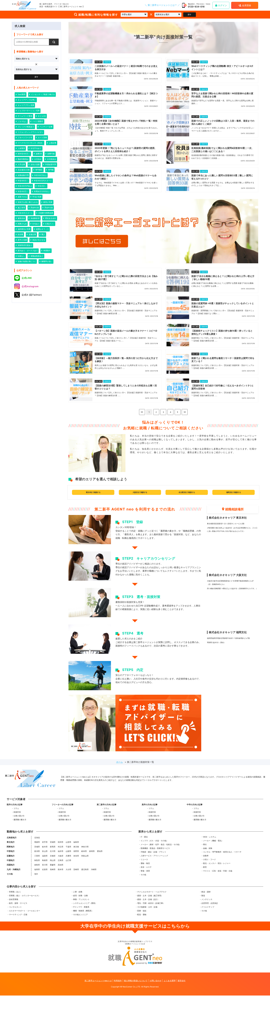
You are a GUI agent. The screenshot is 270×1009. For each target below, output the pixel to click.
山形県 (68, 842)
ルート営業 (42, 137)
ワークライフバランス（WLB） (30, 143)
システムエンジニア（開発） (85, 903)
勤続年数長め (23, 159)
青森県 (37, 842)
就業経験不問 (23, 175)
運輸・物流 (145, 863)
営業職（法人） (15, 892)
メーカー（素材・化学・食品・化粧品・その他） (161, 844)
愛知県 (100, 851)
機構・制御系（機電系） (83, 911)
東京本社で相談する (93, 492)
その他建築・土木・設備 (147, 907)
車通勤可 (47, 251)
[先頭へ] (142, 412)
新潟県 (37, 851)
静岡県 (92, 851)
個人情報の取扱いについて (136, 980)
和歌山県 (85, 856)
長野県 (76, 851)
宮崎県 (76, 869)
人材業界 (21, 148)
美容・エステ (146, 867)
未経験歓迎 (35, 218)
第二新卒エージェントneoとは (98, 980)
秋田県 (60, 842)
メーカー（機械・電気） (213, 841)
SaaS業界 (21, 94)
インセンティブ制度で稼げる (43, 94)
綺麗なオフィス (42, 229)
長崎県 (52, 869)
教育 (205, 867)
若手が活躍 (22, 240)
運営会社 (181, 980)
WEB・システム (209, 837)
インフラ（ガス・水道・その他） (154, 841)
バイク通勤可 (37, 121)
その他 (143, 875)
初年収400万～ (23, 154)
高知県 (60, 865)
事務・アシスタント (81, 899)
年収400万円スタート (42, 181)
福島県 (76, 842)
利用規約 (118, 980)
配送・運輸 (141, 915)
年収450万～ (22, 191)
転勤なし (21, 256)
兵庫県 (68, 856)
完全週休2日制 (23, 170)
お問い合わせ (155, 980)
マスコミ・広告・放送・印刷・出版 (217, 871)
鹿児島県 (85, 869)
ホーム (119, 762)
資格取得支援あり (24, 245)
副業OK (38, 154)
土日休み (37, 159)
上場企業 (52, 143)
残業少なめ (22, 224)
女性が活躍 (35, 164)
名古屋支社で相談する (187, 492)
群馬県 (52, 847)
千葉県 (68, 847)
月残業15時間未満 (45, 213)
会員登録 (246, 5)
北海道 (37, 838)
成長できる (22, 197)
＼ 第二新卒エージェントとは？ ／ (162, 5)
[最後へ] (185, 412)
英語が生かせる (38, 240)
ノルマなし (22, 121)
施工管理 (21, 208)
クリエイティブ (207, 907)
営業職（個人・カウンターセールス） (24, 896)
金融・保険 (207, 848)
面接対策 (17, 812)
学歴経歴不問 (50, 164)
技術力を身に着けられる (27, 202)
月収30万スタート (25, 213)
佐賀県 (45, 869)
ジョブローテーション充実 (28, 111)
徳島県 (37, 865)
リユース (144, 859)
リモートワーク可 (24, 137)
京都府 (52, 856)
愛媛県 (52, 865)
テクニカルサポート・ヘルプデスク (151, 892)
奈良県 (76, 856)
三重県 (37, 856)
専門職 (51, 170)
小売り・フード (209, 859)
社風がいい (49, 224)
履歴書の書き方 (20, 820)
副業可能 (51, 154)
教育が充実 (47, 202)
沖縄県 (93, 869)
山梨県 (68, 851)
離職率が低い (46, 261)
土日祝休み (51, 159)
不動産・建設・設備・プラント (153, 852)
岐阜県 (84, 851)
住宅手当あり (35, 148)
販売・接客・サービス (18, 903)
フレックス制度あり (25, 127)
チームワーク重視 (24, 116)
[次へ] (178, 412)
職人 (43, 234)
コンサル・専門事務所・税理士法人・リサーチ (222, 852)
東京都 (76, 847)
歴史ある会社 (50, 218)
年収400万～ (22, 181)
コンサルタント (15, 907)
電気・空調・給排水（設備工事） (151, 903)
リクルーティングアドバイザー (30, 132)
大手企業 (21, 164)
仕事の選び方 (19, 816)
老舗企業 (32, 234)
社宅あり (36, 224)
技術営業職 (13, 899)
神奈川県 (85, 847)
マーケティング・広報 (18, 915)
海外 (36, 874)
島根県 (45, 860)
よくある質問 (170, 980)
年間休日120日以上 (41, 191)
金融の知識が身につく (26, 261)
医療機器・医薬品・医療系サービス (155, 848)
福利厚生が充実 (24, 229)
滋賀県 (45, 856)
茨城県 (37, 847)
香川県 (45, 865)
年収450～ (41, 186)
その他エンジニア (80, 915)
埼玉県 (60, 847)
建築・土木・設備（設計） (148, 899)
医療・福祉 (141, 911)
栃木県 (45, 847)
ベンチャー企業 (45, 127)
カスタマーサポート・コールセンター (24, 911)
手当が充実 (36, 197)
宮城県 (52, 842)
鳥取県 (37, 860)
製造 (203, 896)
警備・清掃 (145, 871)
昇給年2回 (34, 208)
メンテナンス (206, 899)
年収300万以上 (40, 175)
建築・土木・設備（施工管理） (150, 896)
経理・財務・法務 (80, 896)
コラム (16, 808)
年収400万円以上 (24, 186)
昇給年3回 (48, 208)
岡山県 (52, 860)
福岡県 (37, 869)
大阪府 (60, 856)
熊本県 (60, 869)
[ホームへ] (24, 5)
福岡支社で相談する (233, 492)
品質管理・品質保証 (209, 903)
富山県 (45, 851)
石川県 (52, 851)
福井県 (60, 851)
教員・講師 (206, 892)
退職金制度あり (36, 256)
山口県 (68, 860)
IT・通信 (144, 837)
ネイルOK (41, 116)
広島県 (60, 860)
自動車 (206, 856)
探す (189, 14)
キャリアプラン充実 (25, 105)
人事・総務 (77, 892)
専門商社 (39, 170)
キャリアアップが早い (26, 100)
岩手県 (45, 842)
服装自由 (21, 218)
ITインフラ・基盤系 (81, 907)
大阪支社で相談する (140, 492)
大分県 (68, 869)
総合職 (20, 234)
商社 (205, 844)
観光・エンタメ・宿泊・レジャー (216, 863)
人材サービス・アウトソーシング (154, 856)
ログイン (222, 5)
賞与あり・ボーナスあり (27, 251)
